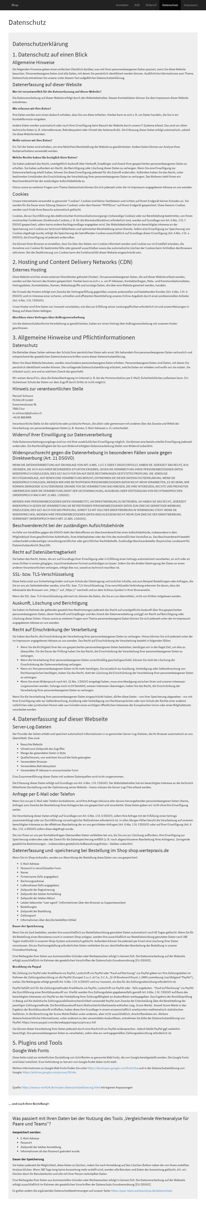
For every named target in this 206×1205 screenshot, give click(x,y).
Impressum (191, 5)
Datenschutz (170, 5)
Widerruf (151, 5)
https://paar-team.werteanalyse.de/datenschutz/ (141, 1191)
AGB (137, 5)
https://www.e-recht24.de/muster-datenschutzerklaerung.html (61, 1087)
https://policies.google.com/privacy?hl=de (49, 1072)
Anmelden (122, 5)
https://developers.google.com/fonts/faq (113, 1068)
